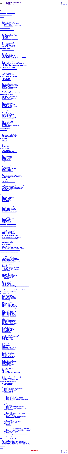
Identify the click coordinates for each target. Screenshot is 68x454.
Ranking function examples (8, 394)
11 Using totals (3, 179)
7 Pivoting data (3, 130)
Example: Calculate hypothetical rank (12, 432)
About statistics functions (10, 419)
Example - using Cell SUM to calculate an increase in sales (13, 187)
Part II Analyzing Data (5, 128)
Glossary (2, 446)
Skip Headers (2, 0)
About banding (8, 401)
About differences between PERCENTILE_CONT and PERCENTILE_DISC (16, 428)
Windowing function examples (9, 404)
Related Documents (5, 20)
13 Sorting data (3, 203)
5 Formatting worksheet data (6, 94)
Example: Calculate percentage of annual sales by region (15, 412)
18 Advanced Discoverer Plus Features (9, 252)
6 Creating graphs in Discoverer (7, 110)
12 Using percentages (5, 194)
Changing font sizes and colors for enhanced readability (13, 25)
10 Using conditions (5, 163)
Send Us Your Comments (6, 15)
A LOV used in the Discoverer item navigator (11, 269)
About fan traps (6, 278)
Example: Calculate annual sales (11, 410)
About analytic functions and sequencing (10, 422)
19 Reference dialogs (5, 293)
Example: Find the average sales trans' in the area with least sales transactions (18, 436)
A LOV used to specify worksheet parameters (11, 267)
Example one (8, 424)
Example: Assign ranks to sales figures (12, 396)
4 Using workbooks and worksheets (8, 76)
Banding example (7, 433)
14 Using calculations (5, 214)
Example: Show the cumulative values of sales (13, 407)
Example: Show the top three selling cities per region (14, 398)
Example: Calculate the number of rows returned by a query (13, 388)
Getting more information (8, 384)
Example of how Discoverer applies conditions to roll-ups (13, 176)
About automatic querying (8, 277)
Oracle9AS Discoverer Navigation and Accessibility (10, 23)
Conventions (4, 21)
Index (1, 448)
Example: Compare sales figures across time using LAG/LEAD (16, 416)
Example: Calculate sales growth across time (13, 417)
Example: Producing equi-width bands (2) (13, 402)
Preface (2, 17)
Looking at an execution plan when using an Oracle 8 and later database (15, 289)
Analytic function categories (8, 392)
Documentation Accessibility (8, 26)
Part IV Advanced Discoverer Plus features (10, 250)
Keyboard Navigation (7, 24)
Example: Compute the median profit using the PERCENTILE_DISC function (18, 429)
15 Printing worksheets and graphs (8, 226)
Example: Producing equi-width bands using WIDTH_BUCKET (16, 434)
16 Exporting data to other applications (9, 235)
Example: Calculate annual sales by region (13, 411)
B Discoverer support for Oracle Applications (10, 438)
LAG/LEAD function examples (9, 414)
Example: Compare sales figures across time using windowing (16, 408)
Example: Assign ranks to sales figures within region (14, 397)
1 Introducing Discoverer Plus (7, 30)
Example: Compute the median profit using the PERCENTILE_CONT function (19, 430)
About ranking (8, 395)
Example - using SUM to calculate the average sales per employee (14, 185)
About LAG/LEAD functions (11, 415)
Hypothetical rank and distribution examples (11, 431)
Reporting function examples (8, 409)
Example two (8, 425)
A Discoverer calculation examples (8, 381)
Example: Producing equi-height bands (12, 403)
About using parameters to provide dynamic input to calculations (14, 386)
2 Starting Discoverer (5, 48)
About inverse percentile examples (9, 427)
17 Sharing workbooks (5, 244)
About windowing (9, 405)
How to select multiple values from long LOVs (11, 271)
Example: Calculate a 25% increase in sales (11, 389)
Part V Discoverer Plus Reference (8, 291)
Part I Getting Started (5, 28)
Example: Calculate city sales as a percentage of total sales (15, 413)
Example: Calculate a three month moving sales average (15, 406)
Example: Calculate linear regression (12, 420)
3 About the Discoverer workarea (7, 67)
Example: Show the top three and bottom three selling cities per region (17, 399)
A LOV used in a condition (8, 268)
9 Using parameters (4, 148)
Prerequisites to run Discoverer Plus (8, 22)
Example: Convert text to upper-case (10, 390)
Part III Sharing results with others (8, 224)
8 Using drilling (3, 138)
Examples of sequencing (8, 423)
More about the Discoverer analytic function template (12, 421)
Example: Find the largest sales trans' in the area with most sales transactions (18, 435)
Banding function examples (8, 400)
